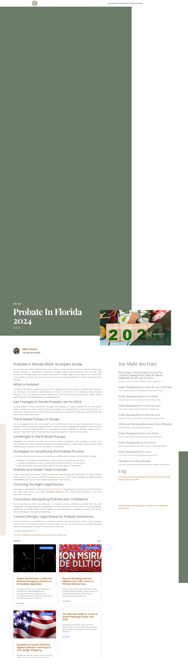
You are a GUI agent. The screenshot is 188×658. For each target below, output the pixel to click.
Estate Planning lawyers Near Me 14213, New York (145, 387)
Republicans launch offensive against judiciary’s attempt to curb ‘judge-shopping (34, 647)
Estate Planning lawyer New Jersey (137, 442)
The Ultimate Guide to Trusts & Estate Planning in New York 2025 (79, 616)
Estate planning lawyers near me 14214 (139, 405)
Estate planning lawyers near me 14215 (139, 414)
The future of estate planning (134, 461)
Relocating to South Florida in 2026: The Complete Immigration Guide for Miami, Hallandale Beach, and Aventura (140, 375)
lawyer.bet (61, 535)
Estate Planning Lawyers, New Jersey (138, 433)
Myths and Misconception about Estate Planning (145, 424)
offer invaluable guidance (51, 492)
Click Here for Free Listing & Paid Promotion (125, 3)
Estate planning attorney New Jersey (138, 396)
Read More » (21, 603)
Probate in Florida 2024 (31, 535)
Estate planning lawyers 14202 (134, 451)
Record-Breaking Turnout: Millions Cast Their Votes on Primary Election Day (78, 581)
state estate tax (50, 474)
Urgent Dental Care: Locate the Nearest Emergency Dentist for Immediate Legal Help (34, 581)
